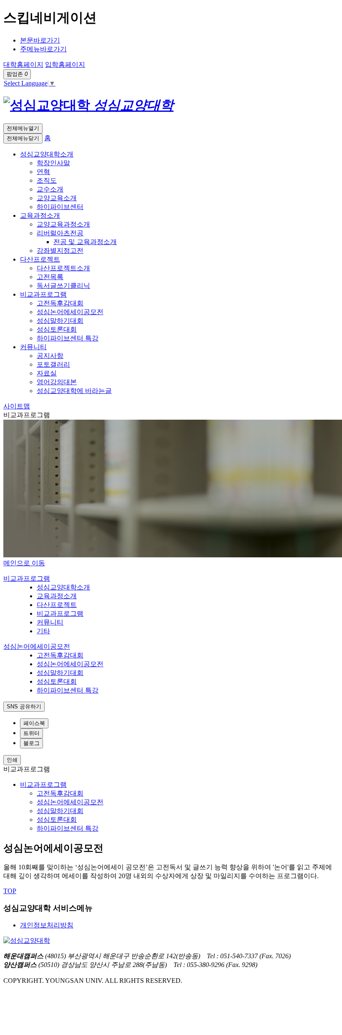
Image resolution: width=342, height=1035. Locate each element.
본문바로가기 (40, 40)
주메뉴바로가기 (43, 49)
